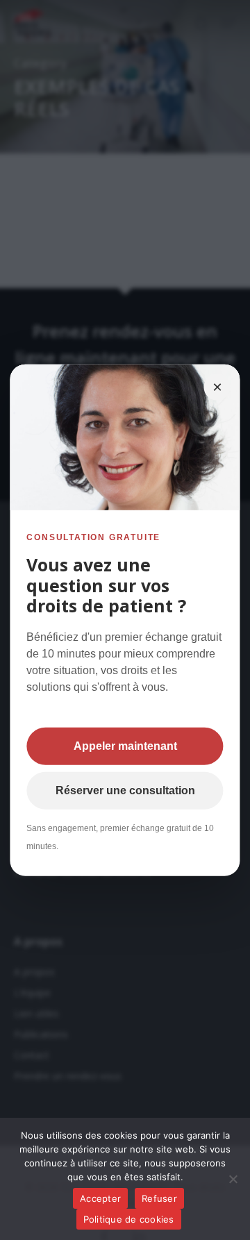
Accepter (100, 1198)
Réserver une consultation (125, 790)
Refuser (159, 1198)
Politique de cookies (128, 1219)
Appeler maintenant (125, 745)
